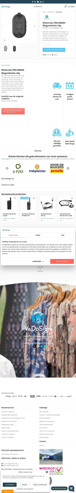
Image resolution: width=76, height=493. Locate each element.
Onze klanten (43, 428)
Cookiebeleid (20, 489)
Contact (41, 445)
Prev (7, 168)
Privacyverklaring (28, 489)
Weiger (24, 485)
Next (68, 168)
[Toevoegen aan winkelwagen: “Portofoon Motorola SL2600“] (15, 198)
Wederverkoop (43, 437)
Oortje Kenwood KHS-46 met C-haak (66, 215)
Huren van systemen (7, 437)
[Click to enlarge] (4, 40)
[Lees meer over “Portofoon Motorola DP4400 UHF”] (34, 198)
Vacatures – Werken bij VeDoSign (49, 415)
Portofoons (59, 12)
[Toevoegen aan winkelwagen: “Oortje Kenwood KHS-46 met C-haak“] (72, 198)
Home (44, 12)
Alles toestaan (62, 261)
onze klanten (14, 159)
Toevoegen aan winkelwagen (53, 50)
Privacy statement (44, 418)
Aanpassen (36, 261)
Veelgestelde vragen (7, 424)
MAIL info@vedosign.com (11, 465)
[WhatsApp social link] (43, 1)
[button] (47, 472)
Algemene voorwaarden (46, 421)
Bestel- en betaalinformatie (9, 431)
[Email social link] (38, 1)
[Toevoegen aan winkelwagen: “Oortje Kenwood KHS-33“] (53, 198)
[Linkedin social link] (40, 1)
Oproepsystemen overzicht (9, 454)
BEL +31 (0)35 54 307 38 (10, 463)
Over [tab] (62, 235)
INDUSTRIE (51, 12)
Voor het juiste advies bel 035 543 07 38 (14, 111)
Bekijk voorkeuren (40, 485)
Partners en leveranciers (47, 431)
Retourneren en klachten (9, 421)
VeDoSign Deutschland (46, 434)
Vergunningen (5, 428)
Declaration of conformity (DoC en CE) (13, 418)
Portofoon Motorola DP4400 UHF (28, 215)
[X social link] (35, 1)
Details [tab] (38, 235)
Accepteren (10, 485)
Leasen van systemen (8, 434)
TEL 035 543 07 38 (38, 6)
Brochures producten (8, 412)
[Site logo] (6, 6)
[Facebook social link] (33, 1)
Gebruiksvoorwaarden (46, 424)
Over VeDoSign (44, 412)
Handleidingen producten (9, 415)
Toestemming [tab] (13, 235)
